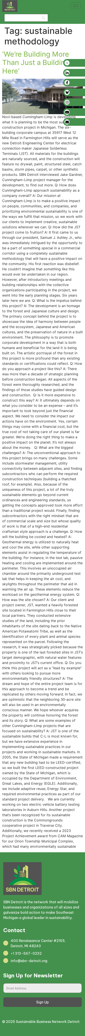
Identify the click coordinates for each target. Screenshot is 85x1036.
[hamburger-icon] (76, 6)
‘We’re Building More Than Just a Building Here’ (35, 62)
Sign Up (42, 1002)
